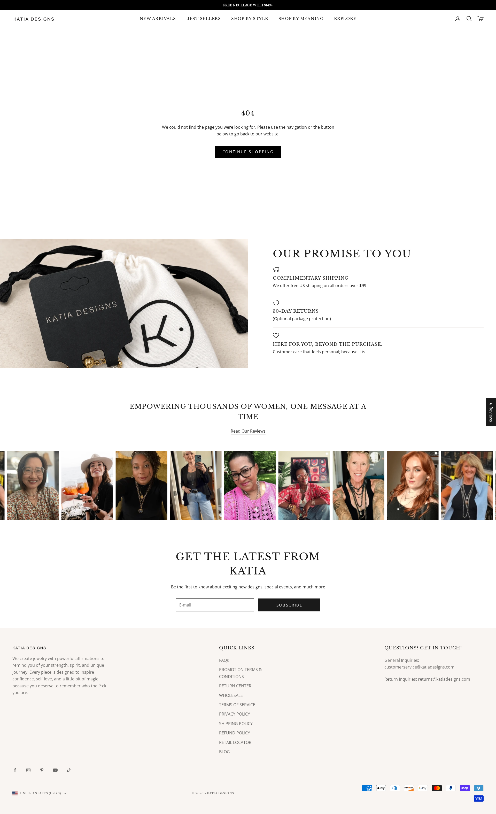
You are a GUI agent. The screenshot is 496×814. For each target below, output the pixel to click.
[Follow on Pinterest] (41, 770)
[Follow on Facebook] (15, 770)
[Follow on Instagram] (28, 770)
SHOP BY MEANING (301, 18)
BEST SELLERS (203, 18)
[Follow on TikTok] (68, 770)
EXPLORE (345, 18)
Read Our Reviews (248, 431)
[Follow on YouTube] (55, 770)
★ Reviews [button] (491, 412)
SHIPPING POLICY (236, 723)
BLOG (224, 752)
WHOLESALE (231, 695)
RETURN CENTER (235, 686)
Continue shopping (248, 151)
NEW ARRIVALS (158, 18)
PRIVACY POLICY (234, 714)
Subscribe (289, 605)
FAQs (224, 660)
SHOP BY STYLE (249, 18)
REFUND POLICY (234, 733)
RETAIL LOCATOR (235, 742)
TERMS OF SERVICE (237, 705)
